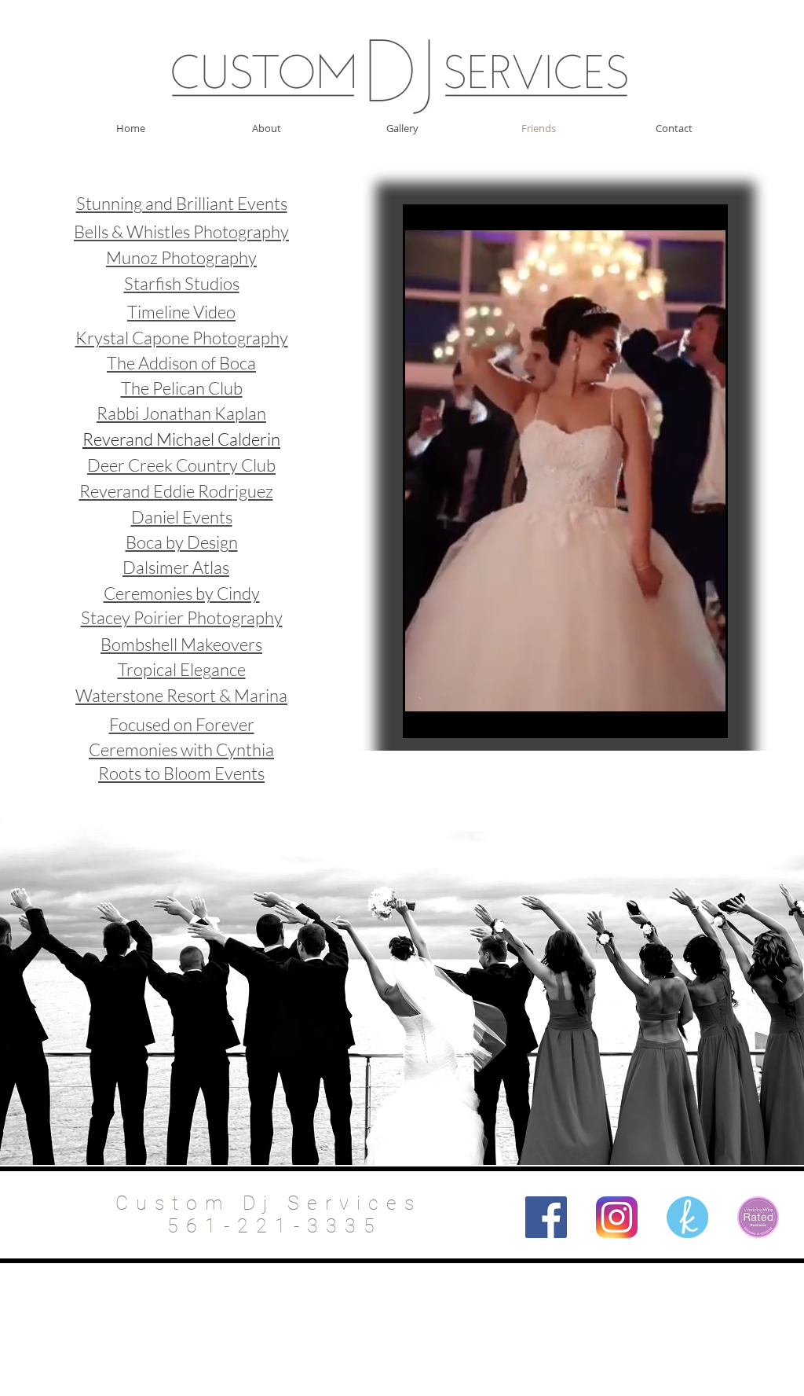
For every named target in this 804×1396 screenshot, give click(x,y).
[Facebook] (546, 1217)
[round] (687, 1217)
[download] (758, 1217)
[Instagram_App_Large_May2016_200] (617, 1217)
